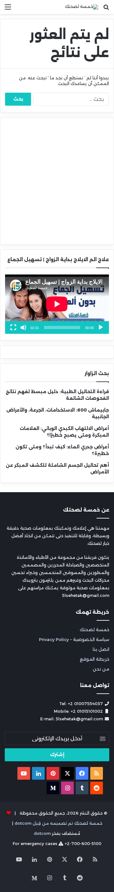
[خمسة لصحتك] (81, 7)
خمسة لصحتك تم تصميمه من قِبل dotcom (58, 823)
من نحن (101, 668)
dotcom (42, 833)
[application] (57, 304)
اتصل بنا (101, 649)
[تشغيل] (101, 327)
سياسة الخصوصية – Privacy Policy (74, 639)
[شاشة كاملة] (13, 327)
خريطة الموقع (94, 659)
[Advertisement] (57, 181)
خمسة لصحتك (94, 629)
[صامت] (23, 327)
